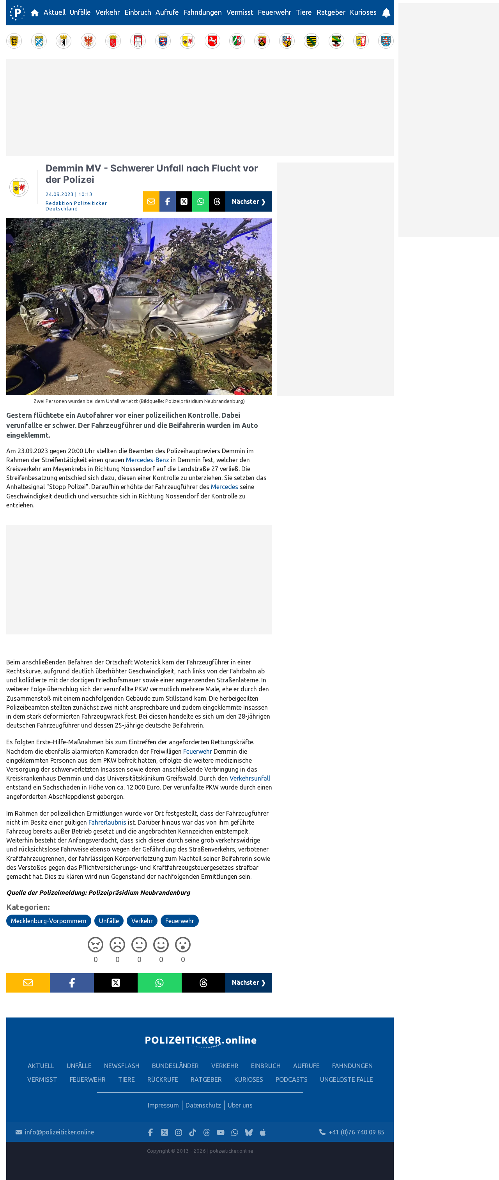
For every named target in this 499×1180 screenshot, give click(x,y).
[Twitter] (164, 1132)
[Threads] (207, 1132)
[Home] (17, 13)
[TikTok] (192, 1132)
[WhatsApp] (235, 1132)
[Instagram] (178, 1132)
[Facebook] (150, 1132)
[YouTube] (221, 1132)
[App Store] (263, 1132)
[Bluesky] (249, 1132)
